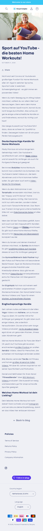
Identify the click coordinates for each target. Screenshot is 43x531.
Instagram (34, 404)
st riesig (29, 329)
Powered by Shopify (27, 524)
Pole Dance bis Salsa (24, 212)
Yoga (15, 227)
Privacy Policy (10, 452)
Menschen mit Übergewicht (26, 234)
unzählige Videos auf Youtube (22, 249)
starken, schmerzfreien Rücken (16, 299)
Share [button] (7, 70)
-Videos (31, 156)
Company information (14, 457)
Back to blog (23, 420)
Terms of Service (12, 441)
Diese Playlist (17, 274)
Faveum (17, 524)
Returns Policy (11, 446)
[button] (6, 8)
